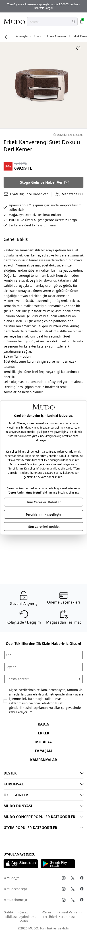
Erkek (37, 36)
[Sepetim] (81, 21)
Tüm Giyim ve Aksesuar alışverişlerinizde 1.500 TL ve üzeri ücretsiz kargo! (43, 6)
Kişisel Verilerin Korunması (70, 914)
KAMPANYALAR (43, 759)
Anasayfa (22, 36)
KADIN (44, 724)
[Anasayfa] (14, 21)
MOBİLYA (43, 742)
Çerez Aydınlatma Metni (27, 916)
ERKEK (43, 733)
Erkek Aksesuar (56, 36)
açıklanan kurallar (46, 707)
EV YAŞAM (43, 750)
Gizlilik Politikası (10, 914)
